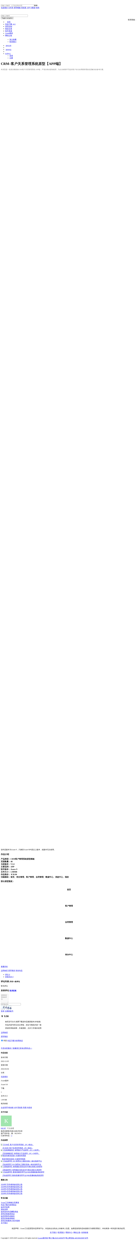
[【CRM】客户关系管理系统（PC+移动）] (17, 1145)
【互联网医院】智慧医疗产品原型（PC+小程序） (21, 1153)
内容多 (29, 1107)
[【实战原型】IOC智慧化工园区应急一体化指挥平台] (21, 1161)
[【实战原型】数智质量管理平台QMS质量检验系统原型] (22, 1172)
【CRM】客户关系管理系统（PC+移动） (17, 1148)
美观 (24, 1107)
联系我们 (12, 42)
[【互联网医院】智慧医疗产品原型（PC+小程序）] (20, 1150)
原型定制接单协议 (8, 1214)
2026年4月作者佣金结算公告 (11, 1191)
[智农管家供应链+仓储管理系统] (13, 1156)
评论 (7, 974)
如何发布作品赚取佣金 (9, 1211)
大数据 (32, 8)
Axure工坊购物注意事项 (10, 1202)
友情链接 (84, 1232)
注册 (11, 58)
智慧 (37, 8)
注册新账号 (9, 1011)
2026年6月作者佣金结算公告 (11, 1187)
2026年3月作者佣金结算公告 (11, 1193)
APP (28, 8)
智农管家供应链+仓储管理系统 (13, 1159)
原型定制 (8, 26)
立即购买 (4, 970)
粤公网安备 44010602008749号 (76, 1238)
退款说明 (4, 1209)
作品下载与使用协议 (15, 1041)
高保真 (23, 8)
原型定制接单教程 (8, 1218)
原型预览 (11, 970)
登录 (11, 56)
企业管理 (4, 1107)
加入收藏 (12, 39)
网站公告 (8, 35)
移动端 (10, 1107)
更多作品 (19, 970)
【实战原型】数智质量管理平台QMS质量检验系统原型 (23, 1175)
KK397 (3, 1128)
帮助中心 (69, 1232)
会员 (8, 53)
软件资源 (8, 31)
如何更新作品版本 (8, 1216)
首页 (9, 22)
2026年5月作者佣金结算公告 (11, 1189)
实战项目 (4, 8)
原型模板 (17, 8)
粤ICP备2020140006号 (56, 1238)
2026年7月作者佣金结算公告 (11, 1184)
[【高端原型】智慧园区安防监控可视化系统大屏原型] (21, 1167)
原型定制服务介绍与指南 (10, 1221)
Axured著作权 (43, 1238)
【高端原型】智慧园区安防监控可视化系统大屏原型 (22, 1170)
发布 (8, 45)
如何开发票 (5, 1207)
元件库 (10, 8)
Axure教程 (9, 33)
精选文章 (8, 29)
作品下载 (10, 24)
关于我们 (4, 1223)
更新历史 (9, 977)
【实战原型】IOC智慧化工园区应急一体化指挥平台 (21, 1164)
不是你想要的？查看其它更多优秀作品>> (16, 1048)
